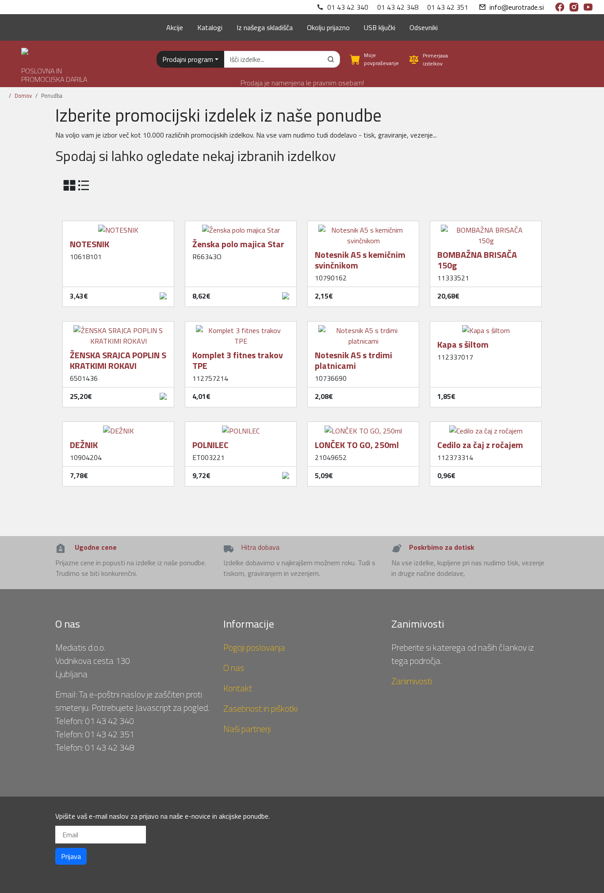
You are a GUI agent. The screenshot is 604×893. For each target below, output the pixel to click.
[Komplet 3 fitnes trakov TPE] (241, 327)
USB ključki (379, 27)
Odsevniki (423, 27)
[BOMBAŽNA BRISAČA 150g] (486, 226)
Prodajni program (187, 59)
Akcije (174, 27)
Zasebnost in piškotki (260, 708)
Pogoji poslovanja (254, 647)
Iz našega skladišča (265, 27)
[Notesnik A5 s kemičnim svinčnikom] (363, 226)
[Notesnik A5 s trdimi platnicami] (363, 327)
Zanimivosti (411, 681)
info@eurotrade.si (516, 7)
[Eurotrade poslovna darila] (45, 50)
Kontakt (237, 688)
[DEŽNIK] (118, 427)
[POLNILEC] (241, 427)
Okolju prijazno (328, 27)
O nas (233, 668)
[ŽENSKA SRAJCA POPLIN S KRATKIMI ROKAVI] (118, 327)
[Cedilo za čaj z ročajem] (486, 427)
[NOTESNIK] (118, 226)
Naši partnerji (247, 729)
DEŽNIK (84, 445)
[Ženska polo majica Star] (241, 226)
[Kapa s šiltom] (486, 327)
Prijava (71, 856)
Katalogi (209, 27)
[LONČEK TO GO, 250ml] (363, 427)
